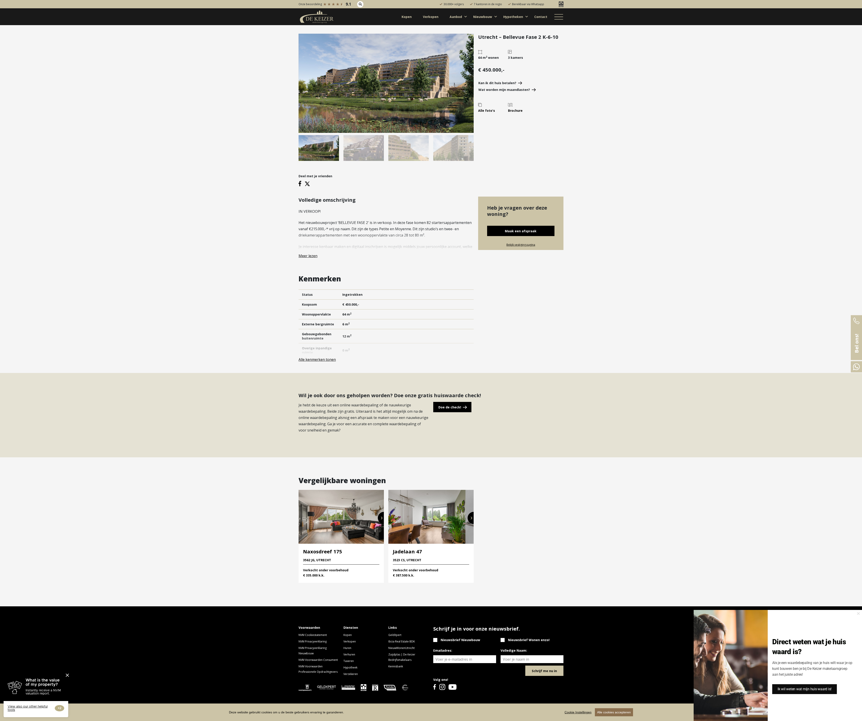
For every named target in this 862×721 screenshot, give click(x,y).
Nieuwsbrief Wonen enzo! (529, 640)
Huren (347, 648)
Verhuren (349, 654)
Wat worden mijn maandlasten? (504, 90)
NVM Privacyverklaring (313, 641)
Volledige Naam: (514, 650)
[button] (381, 518)
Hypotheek (350, 667)
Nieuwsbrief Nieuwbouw (460, 640)
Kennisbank (395, 666)
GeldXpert (394, 635)
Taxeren (348, 661)
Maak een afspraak (521, 231)
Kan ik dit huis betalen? (497, 83)
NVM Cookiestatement (313, 635)
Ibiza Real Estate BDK (401, 641)
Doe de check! (449, 407)
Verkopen (349, 641)
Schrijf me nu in (544, 671)
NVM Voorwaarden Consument (318, 660)
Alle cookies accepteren (614, 712)
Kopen (347, 635)
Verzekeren (350, 674)
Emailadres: (442, 650)
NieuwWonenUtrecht (401, 648)
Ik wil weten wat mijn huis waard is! (804, 689)
